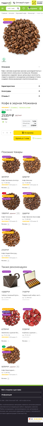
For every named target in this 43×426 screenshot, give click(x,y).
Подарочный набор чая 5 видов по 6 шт (31, 295)
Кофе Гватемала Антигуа (10, 180)
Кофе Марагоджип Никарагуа (8, 370)
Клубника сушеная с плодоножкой (29, 333)
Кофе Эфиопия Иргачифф (31, 217)
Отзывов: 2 (14, 107)
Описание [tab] (6, 67)
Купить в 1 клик (22, 138)
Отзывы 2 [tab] (5, 96)
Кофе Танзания (7, 217)
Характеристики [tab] (8, 86)
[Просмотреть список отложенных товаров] (24, 8)
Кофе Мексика (27, 180)
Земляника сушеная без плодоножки (10, 333)
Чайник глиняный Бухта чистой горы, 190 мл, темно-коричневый (10, 295)
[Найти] (18, 8)
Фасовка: (5, 119)
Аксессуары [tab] (6, 91)
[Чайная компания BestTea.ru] (6, 3)
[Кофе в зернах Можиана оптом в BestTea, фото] (21, 36)
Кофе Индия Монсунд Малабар (9, 253)
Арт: (3, 110)
